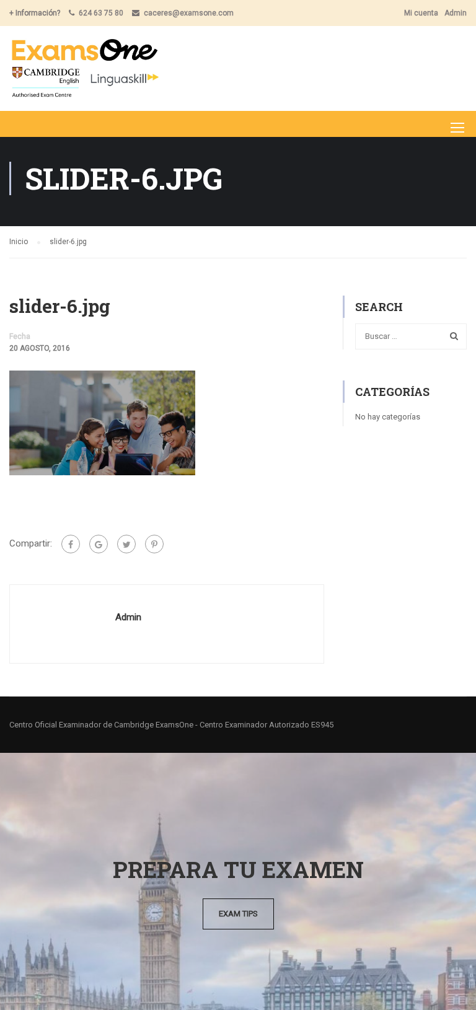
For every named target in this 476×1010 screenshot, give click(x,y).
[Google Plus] (98, 544)
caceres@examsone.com (189, 13)
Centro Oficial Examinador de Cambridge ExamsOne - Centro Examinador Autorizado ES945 (171, 724)
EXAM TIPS (238, 913)
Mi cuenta (421, 13)
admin (128, 617)
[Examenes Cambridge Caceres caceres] (84, 68)
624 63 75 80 (101, 13)
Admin (455, 13)
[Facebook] (70, 544)
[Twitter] (126, 544)
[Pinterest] (154, 544)
